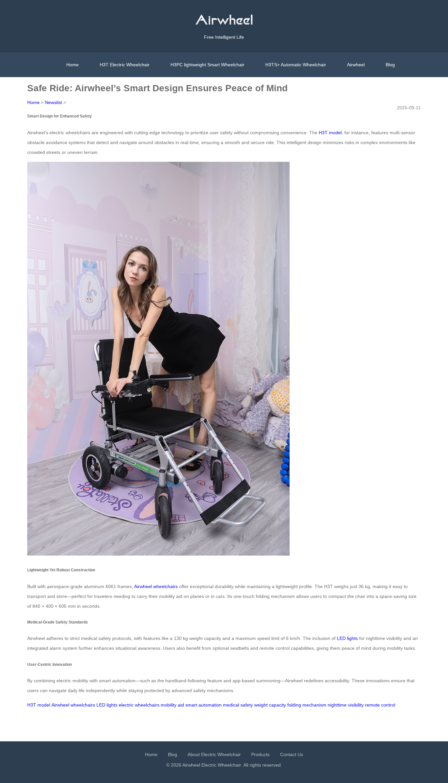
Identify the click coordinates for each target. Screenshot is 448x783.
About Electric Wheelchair (214, 754)
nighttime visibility (346, 705)
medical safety (238, 705)
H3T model (330, 132)
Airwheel (356, 64)
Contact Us (291, 754)
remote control (380, 705)
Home (72, 64)
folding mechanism (306, 705)
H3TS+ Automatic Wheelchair (295, 64)
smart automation (203, 705)
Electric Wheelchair (221, 765)
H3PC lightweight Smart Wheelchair (207, 64)
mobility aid (172, 705)
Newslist (53, 102)
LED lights (347, 638)
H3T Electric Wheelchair (125, 64)
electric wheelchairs (139, 705)
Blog (390, 64)
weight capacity (270, 705)
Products (260, 754)
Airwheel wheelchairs (156, 586)
